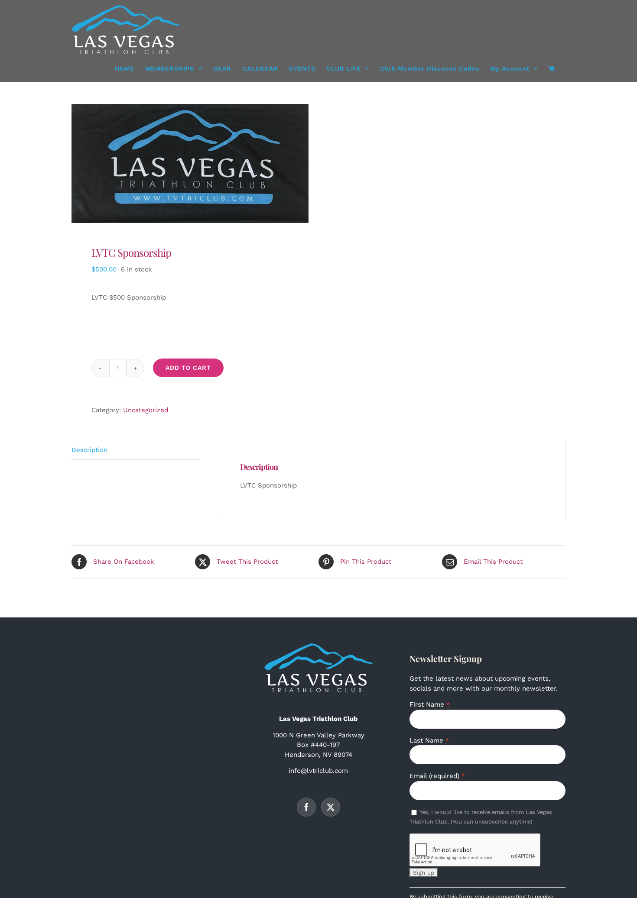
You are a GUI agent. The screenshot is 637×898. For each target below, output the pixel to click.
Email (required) (437, 776)
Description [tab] (89, 450)
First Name (430, 704)
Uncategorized (145, 410)
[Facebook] (306, 807)
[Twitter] (330, 807)
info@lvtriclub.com (318, 771)
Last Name (429, 740)
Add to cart (188, 367)
